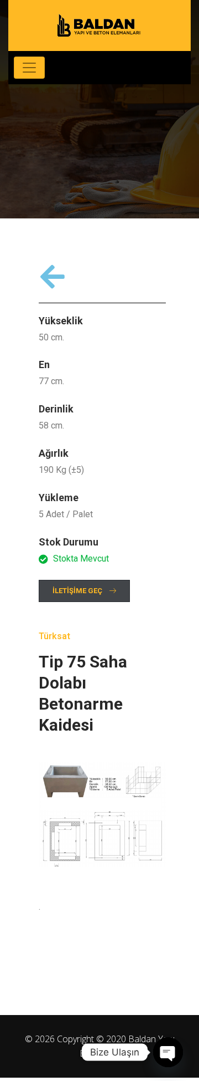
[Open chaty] (168, 1052)
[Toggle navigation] (29, 68)
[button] (84, 591)
